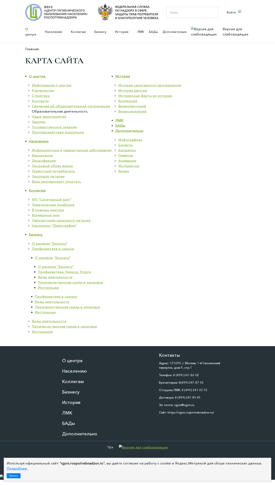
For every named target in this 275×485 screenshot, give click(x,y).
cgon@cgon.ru (184, 405)
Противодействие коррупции (58, 132)
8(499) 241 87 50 (191, 382)
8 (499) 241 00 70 (194, 390)
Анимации (127, 160)
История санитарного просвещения (149, 85)
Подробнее (17, 468)
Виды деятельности (55, 277)
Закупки (38, 122)
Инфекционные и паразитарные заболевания (71, 150)
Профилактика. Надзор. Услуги (64, 272)
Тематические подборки (53, 205)
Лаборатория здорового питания (61, 220)
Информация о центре (51, 85)
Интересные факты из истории (145, 96)
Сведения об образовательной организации (71, 106)
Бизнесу (100, 32)
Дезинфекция (44, 160)
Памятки (125, 155)
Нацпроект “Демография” (54, 225)
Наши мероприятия (49, 116)
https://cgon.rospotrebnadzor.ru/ (191, 412)
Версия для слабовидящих (235, 31)
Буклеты (125, 145)
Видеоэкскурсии (132, 111)
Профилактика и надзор (53, 249)
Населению (53, 32)
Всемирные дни (45, 215)
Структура (41, 96)
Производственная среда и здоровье (70, 282)
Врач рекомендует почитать (56, 181)
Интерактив (128, 166)
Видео (123, 171)
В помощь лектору (48, 210)
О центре (30, 31)
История (121, 32)
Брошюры (127, 150)
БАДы (153, 32)
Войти (231, 12)
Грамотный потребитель (53, 171)
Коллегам (78, 32)
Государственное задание (54, 127)
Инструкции (48, 287)
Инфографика (130, 140)
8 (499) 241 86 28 (186, 375)
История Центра (132, 90)
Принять (13, 475)
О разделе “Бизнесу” (50, 243)
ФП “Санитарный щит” (51, 199)
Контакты (40, 101)
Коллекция (127, 101)
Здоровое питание (48, 176)
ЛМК (140, 32)
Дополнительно (175, 32)
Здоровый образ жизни (52, 166)
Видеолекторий (132, 106)
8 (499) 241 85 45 (188, 397)
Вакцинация (42, 155)
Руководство (43, 90)
